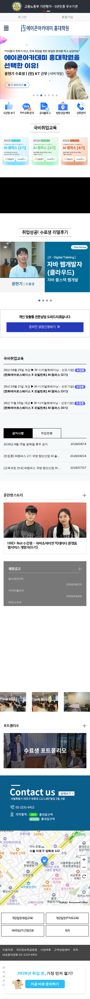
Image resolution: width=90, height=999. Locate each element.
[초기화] (84, 876)
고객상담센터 (62, 949)
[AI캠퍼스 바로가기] (15, 151)
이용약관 (7, 949)
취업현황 (47, 433)
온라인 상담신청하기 (42, 327)
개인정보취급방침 (26, 949)
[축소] (84, 867)
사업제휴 (45, 949)
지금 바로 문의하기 (45, 984)
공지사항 (18, 433)
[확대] (84, 859)
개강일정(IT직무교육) (67, 918)
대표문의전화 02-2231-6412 (19, 954)
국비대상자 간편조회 (23, 930)
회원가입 (67, 17)
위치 (67, 930)
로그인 (22, 17)
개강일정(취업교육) (22, 918)
